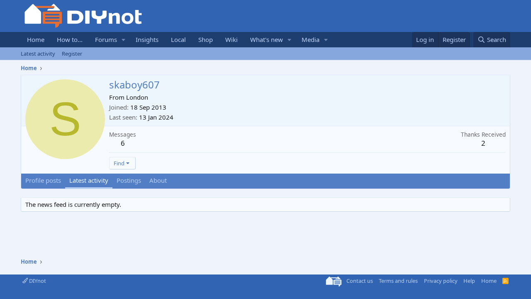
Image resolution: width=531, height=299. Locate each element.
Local (178, 39)
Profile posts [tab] (43, 180)
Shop (205, 39)
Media (310, 39)
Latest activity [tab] (88, 180)
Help (469, 280)
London (137, 97)
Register (72, 53)
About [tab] (158, 180)
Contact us (359, 280)
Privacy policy (441, 280)
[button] (123, 39)
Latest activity (38, 53)
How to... (70, 39)
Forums (106, 39)
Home (35, 39)
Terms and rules (398, 280)
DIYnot (37, 280)
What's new (266, 39)
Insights (147, 39)
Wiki (231, 39)
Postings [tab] (129, 180)
